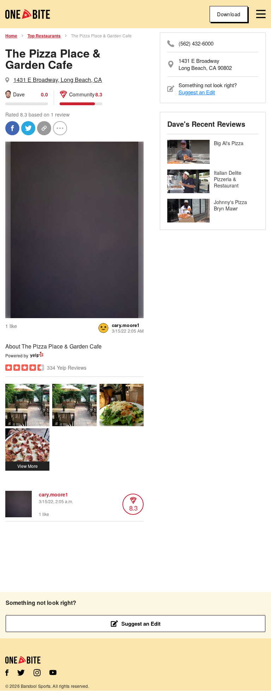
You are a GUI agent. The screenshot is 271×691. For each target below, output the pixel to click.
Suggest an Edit (197, 92)
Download (228, 14)
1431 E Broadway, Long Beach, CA (57, 80)
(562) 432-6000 (196, 43)
